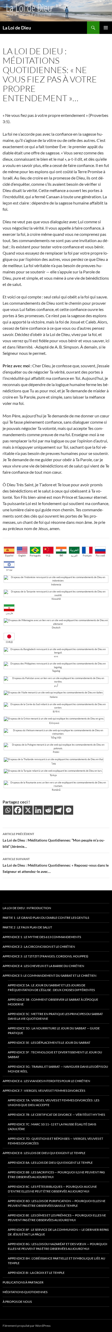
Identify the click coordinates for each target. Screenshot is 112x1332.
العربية (74, 555)
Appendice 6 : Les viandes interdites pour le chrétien (46, 1081)
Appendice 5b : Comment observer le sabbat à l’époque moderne (53, 1002)
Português (35, 555)
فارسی (9, 613)
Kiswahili (56, 598)
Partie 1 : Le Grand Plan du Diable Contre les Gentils (46, 918)
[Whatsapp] (7, 810)
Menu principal (105, 27)
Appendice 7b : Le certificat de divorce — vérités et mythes (56, 1115)
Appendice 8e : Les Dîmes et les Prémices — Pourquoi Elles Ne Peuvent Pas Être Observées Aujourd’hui (57, 1217)
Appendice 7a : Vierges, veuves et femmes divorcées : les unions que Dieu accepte (53, 1102)
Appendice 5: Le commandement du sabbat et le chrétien (49, 975)
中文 (48, 555)
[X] (28, 810)
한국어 (56, 711)
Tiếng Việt (56, 737)
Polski (56, 752)
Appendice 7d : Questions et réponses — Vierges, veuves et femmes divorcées (55, 1141)
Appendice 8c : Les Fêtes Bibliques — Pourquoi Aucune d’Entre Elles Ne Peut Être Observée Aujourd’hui (52, 1189)
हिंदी (61, 555)
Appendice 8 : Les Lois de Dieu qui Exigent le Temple (44, 1153)
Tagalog (56, 670)
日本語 (9, 641)
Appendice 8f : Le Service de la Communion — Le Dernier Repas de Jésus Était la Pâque (58, 1232)
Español (9, 555)
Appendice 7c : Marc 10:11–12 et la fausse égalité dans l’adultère (52, 1126)
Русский (100, 555)
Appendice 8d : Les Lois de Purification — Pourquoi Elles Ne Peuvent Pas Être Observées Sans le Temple (56, 1203)
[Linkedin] (38, 810)
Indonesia (56, 584)
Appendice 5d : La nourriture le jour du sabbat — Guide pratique (54, 1030)
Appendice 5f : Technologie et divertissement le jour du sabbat (55, 1054)
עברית (9, 569)
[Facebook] (17, 810)
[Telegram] (58, 810)
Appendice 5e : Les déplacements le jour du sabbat (49, 1043)
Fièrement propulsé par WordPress (27, 1326)
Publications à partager (23, 1282)
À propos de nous (17, 1302)
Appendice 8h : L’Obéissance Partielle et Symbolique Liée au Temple (56, 1260)
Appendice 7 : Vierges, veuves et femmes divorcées (44, 1091)
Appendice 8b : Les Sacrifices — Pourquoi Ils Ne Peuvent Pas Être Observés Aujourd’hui (56, 1174)
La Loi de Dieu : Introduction (27, 908)
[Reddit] (48, 810)
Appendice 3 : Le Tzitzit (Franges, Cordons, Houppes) (45, 956)
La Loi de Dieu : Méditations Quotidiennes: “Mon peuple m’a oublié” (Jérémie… (54, 840)
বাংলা (56, 656)
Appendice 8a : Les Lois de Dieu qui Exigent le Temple (50, 1163)
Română (56, 789)
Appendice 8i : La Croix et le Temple (36, 1273)
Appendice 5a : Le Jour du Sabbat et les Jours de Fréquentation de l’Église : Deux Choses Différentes (51, 987)
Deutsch (56, 627)
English (22, 555)
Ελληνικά (54, 723)
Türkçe (53, 775)
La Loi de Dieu (17, 28)
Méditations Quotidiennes (25, 1292)
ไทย (54, 763)
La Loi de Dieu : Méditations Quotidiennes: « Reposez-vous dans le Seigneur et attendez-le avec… (56, 865)
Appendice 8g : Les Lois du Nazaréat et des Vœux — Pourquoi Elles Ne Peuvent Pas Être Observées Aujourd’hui (57, 1246)
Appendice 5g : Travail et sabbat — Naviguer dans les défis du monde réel (58, 1069)
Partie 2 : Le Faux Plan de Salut (27, 927)
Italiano (54, 696)
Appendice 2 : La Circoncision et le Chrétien (39, 947)
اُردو (56, 685)
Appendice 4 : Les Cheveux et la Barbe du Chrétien (43, 966)
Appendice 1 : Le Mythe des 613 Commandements (42, 937)
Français (87, 555)
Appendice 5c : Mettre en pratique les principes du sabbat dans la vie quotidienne (55, 1016)
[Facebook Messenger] (68, 810)
